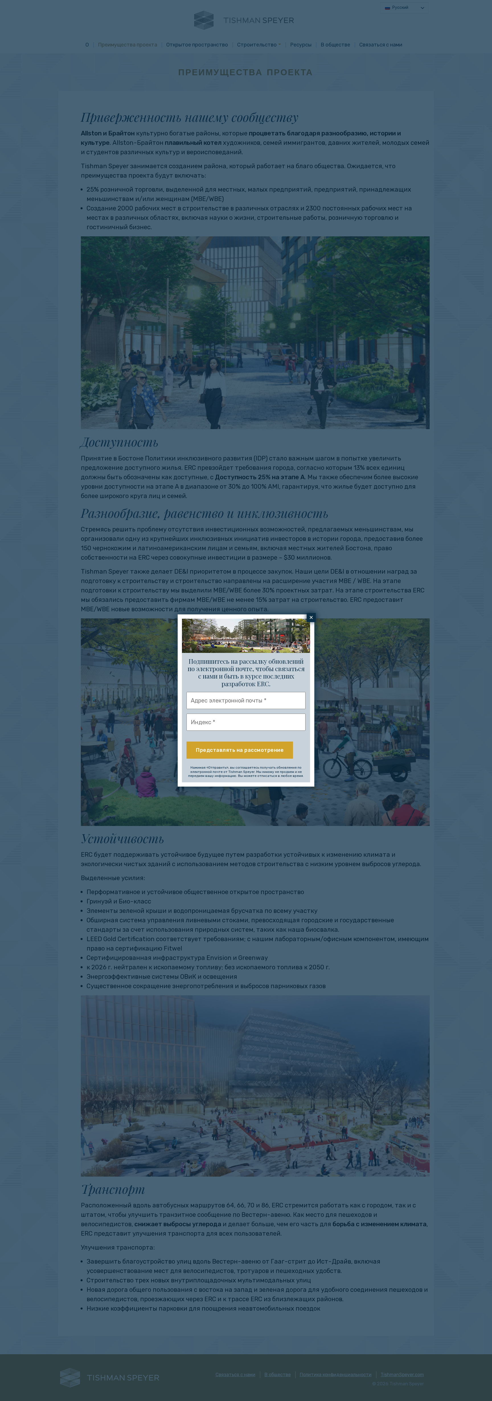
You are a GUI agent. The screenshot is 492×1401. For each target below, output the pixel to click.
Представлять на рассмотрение (240, 750)
